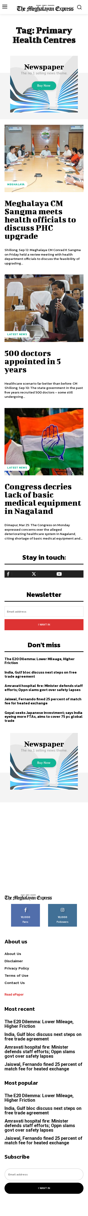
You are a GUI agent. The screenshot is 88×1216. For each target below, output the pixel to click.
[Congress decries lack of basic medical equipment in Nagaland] (44, 442)
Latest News (17, 334)
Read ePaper (14, 994)
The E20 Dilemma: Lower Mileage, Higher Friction (40, 661)
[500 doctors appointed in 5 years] (44, 308)
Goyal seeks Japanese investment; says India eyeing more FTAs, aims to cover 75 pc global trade (44, 716)
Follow (62, 905)
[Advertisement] (44, 846)
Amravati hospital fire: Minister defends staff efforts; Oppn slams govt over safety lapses (44, 687)
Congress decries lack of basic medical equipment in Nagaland (43, 498)
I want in (44, 625)
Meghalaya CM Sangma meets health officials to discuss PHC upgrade (40, 219)
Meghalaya (16, 184)
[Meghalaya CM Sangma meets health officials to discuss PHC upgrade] (44, 158)
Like (25, 905)
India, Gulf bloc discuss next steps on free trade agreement (41, 674)
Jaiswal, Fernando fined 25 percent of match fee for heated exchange (43, 701)
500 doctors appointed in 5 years (33, 361)
